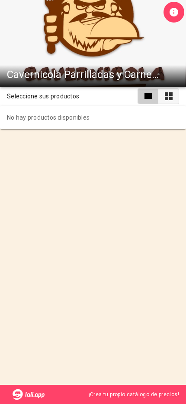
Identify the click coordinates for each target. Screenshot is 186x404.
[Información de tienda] (174, 12)
